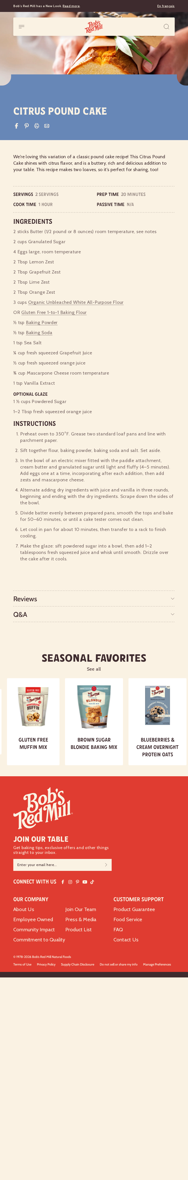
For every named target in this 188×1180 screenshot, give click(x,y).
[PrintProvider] (36, 126)
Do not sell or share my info (119, 964)
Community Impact (34, 929)
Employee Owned (33, 919)
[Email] (47, 126)
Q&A (20, 614)
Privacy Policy (46, 964)
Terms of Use (22, 964)
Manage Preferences (157, 964)
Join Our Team (80, 909)
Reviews (25, 599)
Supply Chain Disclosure (77, 964)
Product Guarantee (134, 909)
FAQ (118, 929)
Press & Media (81, 919)
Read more (71, 6)
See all (94, 669)
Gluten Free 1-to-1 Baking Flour (54, 312)
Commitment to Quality (39, 940)
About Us (23, 909)
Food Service (127, 919)
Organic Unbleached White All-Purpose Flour (76, 302)
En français (166, 6)
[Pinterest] (26, 126)
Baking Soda (39, 332)
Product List (78, 929)
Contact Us (125, 940)
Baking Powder (42, 322)
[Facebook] (16, 126)
